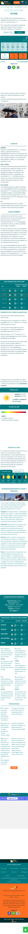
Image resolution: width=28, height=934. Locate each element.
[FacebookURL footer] (9, 913)
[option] (5, 56)
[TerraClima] (22, 2)
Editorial (18, 882)
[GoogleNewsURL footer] (18, 913)
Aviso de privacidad (15, 895)
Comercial (10, 882)
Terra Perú (3, 872)
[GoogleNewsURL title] (18, 67)
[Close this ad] (26, 926)
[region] (14, 81)
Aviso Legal (6, 895)
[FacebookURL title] (9, 67)
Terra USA (14, 872)
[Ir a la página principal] (5, 2)
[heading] (14, 767)
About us (16, 897)
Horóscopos (24, 872)
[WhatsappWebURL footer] (14, 913)
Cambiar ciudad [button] (8, 32)
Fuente (22, 62)
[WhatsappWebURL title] (14, 67)
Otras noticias (20, 876)
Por (2, 62)
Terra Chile (3, 868)
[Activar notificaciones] (19, 930)
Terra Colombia (14, 868)
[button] (26, 2)
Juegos (7, 876)
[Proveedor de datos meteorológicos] (14, 921)
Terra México (23, 868)
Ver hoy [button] (19, 32)
